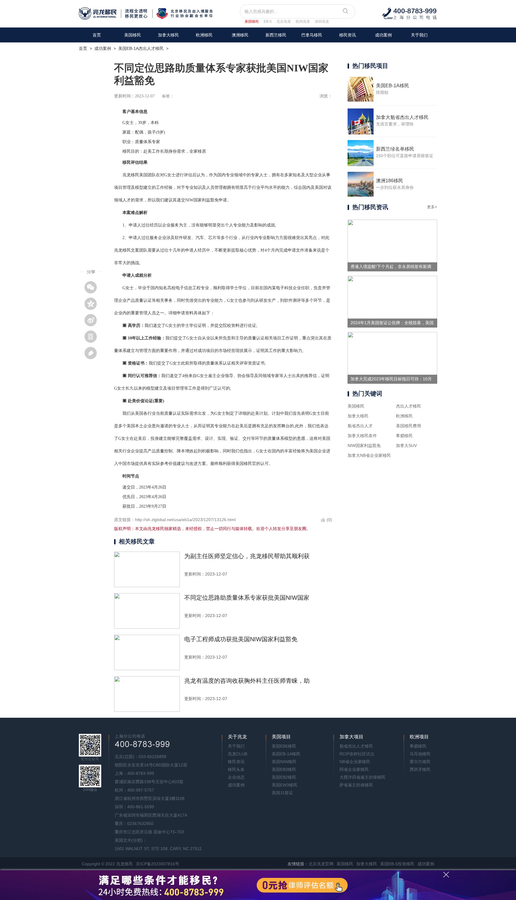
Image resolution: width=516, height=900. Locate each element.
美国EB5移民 (284, 746)
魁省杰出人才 (360, 425)
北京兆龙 (284, 21)
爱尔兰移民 (420, 761)
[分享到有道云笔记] (92, 353)
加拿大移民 (168, 35)
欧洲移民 (404, 416)
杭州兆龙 (303, 21)
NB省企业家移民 (355, 761)
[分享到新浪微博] (92, 320)
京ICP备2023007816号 (157, 863)
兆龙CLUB (237, 753)
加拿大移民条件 (362, 435)
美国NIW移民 (284, 761)
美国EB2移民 (284, 777)
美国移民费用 (408, 425)
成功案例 (383, 35)
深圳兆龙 (322, 21)
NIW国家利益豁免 (364, 445)
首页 (97, 35)
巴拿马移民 (311, 35)
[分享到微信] (92, 287)
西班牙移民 (420, 769)
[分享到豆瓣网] (92, 336)
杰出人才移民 (408, 406)
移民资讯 (347, 35)
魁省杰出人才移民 (356, 746)
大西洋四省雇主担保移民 (363, 777)
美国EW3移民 (284, 785)
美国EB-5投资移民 (397, 863)
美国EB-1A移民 (286, 753)
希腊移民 (404, 435)
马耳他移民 (420, 753)
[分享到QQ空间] (92, 303)
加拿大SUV (406, 445)
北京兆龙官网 (321, 863)
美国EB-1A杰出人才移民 (141, 48)
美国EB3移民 (284, 769)
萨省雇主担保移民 (356, 785)
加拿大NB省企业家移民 (369, 455)
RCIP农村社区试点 (357, 753)
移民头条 (236, 769)
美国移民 (252, 21)
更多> (432, 207)
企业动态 (236, 777)
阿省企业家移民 (354, 769)
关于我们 (419, 35)
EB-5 (268, 21)
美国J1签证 (282, 792)
